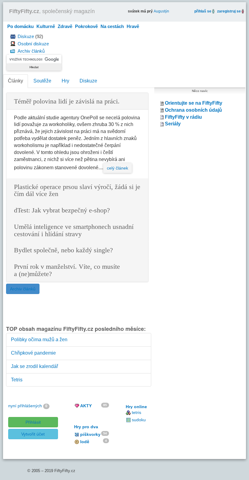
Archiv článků (31, 51)
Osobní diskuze (33, 43)
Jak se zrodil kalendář (34, 366)
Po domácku (20, 26)
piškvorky (90, 434)
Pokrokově (86, 26)
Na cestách (112, 26)
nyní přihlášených (25, 405)
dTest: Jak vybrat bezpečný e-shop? (62, 210)
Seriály (173, 123)
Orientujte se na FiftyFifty (193, 103)
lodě (84, 441)
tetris (136, 412)
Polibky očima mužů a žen (39, 339)
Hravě (133, 26)
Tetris (16, 379)
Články (15, 80)
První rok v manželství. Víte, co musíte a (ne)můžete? (67, 270)
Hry (65, 80)
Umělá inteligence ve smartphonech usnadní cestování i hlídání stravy (74, 230)
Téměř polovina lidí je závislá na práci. (67, 101)
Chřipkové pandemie (33, 353)
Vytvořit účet (33, 434)
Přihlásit (33, 422)
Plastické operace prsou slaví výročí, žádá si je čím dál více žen (77, 191)
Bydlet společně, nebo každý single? (63, 250)
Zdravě (65, 26)
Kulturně (45, 26)
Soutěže (42, 80)
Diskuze (26, 36)
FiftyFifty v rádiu (183, 117)
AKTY (86, 405)
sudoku (139, 419)
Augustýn (161, 11)
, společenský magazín (52, 11)
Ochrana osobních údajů (193, 110)
